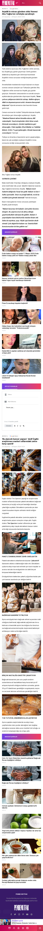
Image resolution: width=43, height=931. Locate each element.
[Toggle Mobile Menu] (16, 3)
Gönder (8, 426)
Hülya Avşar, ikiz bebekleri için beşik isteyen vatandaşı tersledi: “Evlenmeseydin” (19, 327)
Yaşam (4, 258)
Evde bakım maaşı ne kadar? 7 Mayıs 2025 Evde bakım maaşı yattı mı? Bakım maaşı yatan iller (20, 254)
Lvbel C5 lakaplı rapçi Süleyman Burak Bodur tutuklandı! (19, 377)
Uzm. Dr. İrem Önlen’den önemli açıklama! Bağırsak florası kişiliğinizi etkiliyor (21, 759)
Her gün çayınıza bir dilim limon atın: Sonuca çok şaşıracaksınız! (20, 856)
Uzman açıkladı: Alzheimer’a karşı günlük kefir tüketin (19, 807)
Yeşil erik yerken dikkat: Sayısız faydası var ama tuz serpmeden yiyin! (21, 832)
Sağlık (4, 762)
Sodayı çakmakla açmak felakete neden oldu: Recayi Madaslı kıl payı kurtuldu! (19, 881)
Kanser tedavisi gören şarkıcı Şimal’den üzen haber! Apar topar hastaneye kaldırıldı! (19, 279)
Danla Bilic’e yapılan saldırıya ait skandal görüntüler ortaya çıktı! (21, 352)
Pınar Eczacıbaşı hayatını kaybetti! (15, 303)
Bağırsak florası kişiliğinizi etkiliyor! (15, 783)
